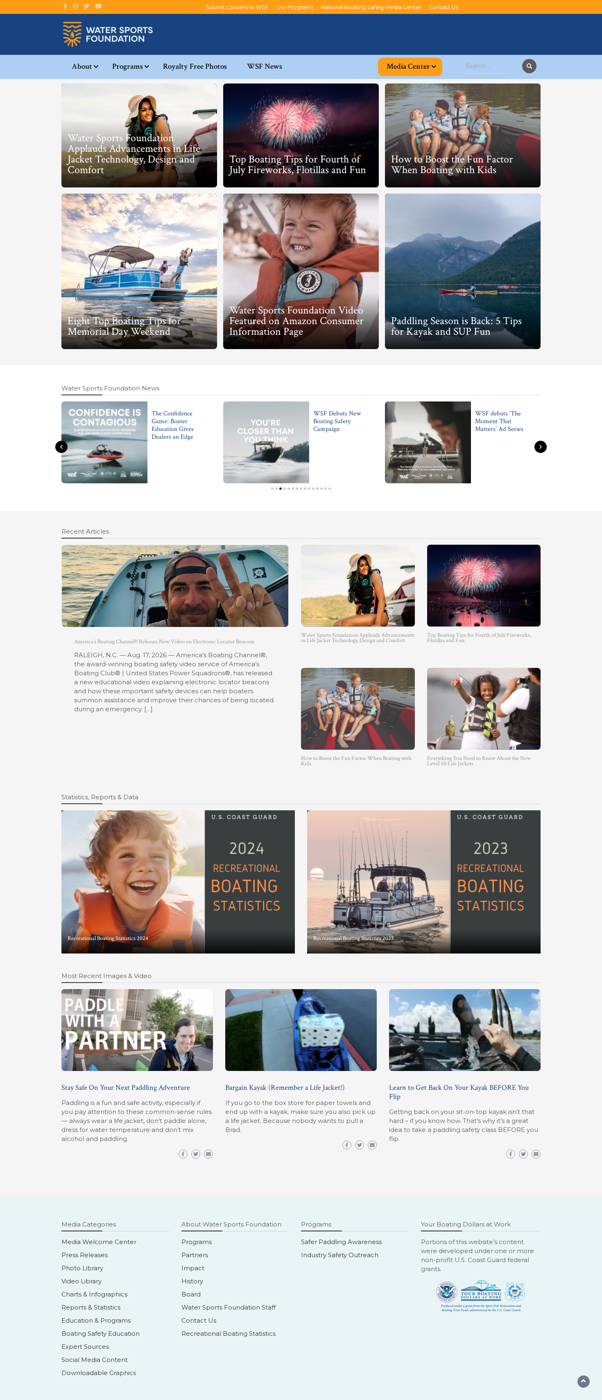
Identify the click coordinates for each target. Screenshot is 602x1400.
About (82, 66)
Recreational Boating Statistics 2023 (353, 938)
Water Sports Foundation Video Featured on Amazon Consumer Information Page (296, 320)
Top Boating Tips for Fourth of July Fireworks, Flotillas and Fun (297, 164)
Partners (194, 1255)
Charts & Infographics (94, 1294)
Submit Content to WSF (237, 7)
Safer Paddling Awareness (341, 1242)
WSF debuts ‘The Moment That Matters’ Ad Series (499, 421)
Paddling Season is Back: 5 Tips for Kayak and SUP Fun (456, 326)
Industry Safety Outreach (339, 1255)
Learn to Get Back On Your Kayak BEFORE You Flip (459, 1092)
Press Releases (84, 1255)
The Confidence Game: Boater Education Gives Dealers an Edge (173, 425)
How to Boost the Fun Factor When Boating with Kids (452, 164)
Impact (192, 1268)
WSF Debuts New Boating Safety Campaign (337, 421)
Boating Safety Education (100, 1333)
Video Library (81, 1281)
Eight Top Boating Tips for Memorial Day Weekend (124, 326)
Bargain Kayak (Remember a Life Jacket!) (285, 1087)
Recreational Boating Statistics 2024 (108, 938)
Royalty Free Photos (195, 66)
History (192, 1281)
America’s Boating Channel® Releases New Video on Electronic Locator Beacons (164, 641)
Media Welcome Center (98, 1242)
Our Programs (294, 7)
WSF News (264, 66)
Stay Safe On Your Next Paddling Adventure (125, 1087)
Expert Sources (85, 1346)
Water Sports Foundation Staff (228, 1307)
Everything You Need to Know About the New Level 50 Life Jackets (479, 761)
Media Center (408, 66)
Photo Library (82, 1268)
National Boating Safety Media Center (371, 7)
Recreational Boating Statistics (228, 1333)
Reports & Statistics (90, 1307)
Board (191, 1294)
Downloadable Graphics (98, 1373)
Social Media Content (94, 1360)
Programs (127, 66)
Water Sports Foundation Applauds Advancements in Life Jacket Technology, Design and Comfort (134, 154)
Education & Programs (96, 1320)
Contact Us (443, 7)
